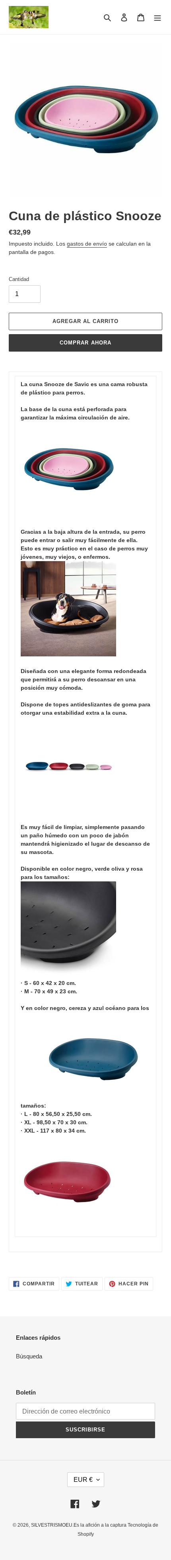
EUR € (83, 1479)
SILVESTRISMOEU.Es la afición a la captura (79, 1525)
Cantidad (19, 279)
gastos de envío (87, 243)
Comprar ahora (85, 343)
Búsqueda (29, 1356)
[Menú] (157, 17)
